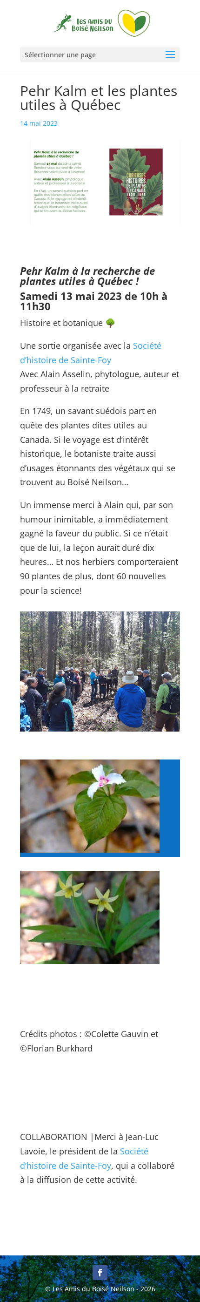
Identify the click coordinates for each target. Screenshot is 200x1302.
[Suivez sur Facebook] (100, 1272)
